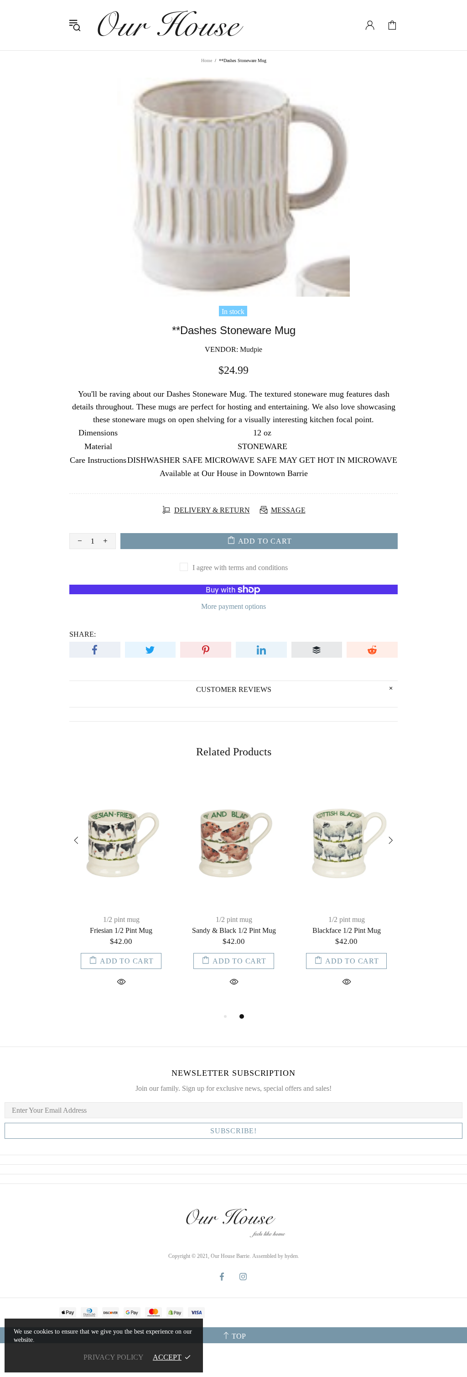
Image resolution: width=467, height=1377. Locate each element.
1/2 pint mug (121, 919)
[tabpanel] (121, 893)
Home (206, 60)
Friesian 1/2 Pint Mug (121, 930)
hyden (291, 1256)
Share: (82, 634)
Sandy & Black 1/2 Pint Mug (234, 930)
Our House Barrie (169, 25)
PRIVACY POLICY (113, 1357)
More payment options (233, 606)
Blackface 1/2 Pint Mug (346, 930)
